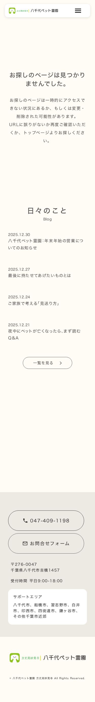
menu (78, 11)
